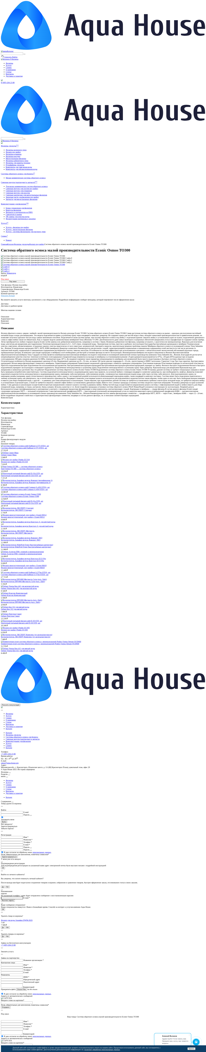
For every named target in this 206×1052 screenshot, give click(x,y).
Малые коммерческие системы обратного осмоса (26, 178)
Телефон (27, 842)
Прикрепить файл (8, 989)
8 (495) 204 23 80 (8, 83)
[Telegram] (2, 80)
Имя (25, 837)
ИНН (26, 977)
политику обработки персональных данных (102, 1050)
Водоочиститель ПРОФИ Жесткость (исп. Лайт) (20, 602)
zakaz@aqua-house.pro (10, 763)
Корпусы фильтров (13, 210)
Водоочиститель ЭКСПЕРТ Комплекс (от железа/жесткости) (25, 637)
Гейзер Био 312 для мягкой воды (14, 609)
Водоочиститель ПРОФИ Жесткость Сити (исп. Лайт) (23, 581)
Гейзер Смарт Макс (9, 455)
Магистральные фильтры (16, 159)
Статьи (8, 72)
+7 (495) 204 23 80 (8, 754)
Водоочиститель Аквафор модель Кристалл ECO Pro (22, 561)
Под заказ (12, 281)
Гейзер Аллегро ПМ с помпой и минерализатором (21, 554)
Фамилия (27, 840)
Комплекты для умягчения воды (19, 167)
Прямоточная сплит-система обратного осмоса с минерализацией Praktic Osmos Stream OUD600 (40, 644)
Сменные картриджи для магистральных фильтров (26, 195)
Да (3, 887)
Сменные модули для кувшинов (19, 191)
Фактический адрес (31, 982)
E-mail (25, 812)
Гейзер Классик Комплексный (13, 595)
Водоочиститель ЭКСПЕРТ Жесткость (16, 533)
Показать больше (8, 296)
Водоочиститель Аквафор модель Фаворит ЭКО (20, 540)
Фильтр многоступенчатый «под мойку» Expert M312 (23, 517)
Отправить (6, 1007)
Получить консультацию (10, 705)
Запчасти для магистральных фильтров (21, 199)
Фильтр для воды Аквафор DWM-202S (17, 920)
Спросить (8, 57)
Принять (191, 1049)
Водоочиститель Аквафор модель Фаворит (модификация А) (26, 483)
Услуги (8, 65)
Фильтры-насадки (13, 156)
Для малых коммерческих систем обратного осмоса (27, 186)
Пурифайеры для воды (15, 165)
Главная (4, 244)
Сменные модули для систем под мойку (22, 189)
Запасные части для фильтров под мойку (22, 197)
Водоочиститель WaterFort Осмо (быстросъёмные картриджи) (26, 547)
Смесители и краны (14, 214)
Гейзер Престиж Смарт (10, 616)
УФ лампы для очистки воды (17, 217)
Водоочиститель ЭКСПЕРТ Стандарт (16, 510)
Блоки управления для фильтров (19, 208)
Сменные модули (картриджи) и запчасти (19, 182)
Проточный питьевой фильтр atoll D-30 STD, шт (20, 623)
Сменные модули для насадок (18, 193)
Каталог (10, 51)
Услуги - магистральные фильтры (19, 229)
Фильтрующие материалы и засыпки (21, 219)
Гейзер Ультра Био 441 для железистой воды (19, 588)
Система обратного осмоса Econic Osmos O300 (20, 496)
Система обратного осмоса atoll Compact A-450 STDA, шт (24, 489)
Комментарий (28, 987)
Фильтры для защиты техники (18, 163)
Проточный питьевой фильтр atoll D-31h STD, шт (21, 476)
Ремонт (9, 240)
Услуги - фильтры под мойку (17, 227)
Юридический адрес (31, 980)
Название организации (33, 960)
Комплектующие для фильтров (14, 204)
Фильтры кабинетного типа (17, 161)
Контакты (10, 74)
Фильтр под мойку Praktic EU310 (14, 462)
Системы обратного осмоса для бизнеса (18, 174)
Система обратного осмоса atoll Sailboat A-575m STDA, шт (25, 575)
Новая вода (11, 273)
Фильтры (9, 63)
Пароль (26, 815)
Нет (7, 887)
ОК (3, 868)
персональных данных (42, 852)
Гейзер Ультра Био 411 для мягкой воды (17, 651)
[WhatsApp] (2, 143)
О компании (11, 70)
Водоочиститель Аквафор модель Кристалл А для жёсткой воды (27, 526)
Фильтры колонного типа (16, 150)
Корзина (14, 59)
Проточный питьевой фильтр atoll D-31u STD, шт (21, 503)
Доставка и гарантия (14, 76)
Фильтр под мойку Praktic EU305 (14, 630)
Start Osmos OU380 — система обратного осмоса (21, 469)
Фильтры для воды (10, 146)
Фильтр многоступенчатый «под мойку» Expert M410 (23, 568)
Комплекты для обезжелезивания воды (21, 169)
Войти (14, 57)
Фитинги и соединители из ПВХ (19, 212)
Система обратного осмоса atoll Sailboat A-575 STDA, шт (24, 448)
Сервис (9, 68)
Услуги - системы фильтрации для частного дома (26, 232)
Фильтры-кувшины (13, 154)
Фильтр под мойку (13, 152)
